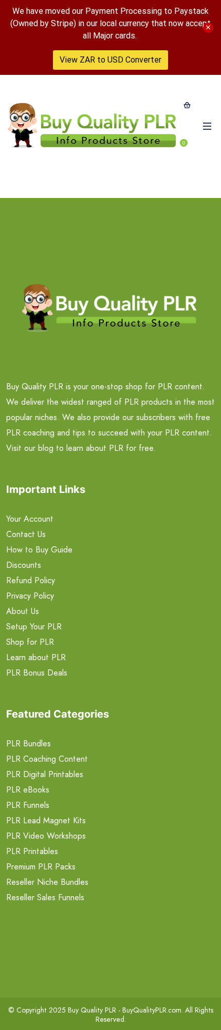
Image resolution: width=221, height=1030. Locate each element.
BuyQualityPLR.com (151, 1010)
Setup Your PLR (34, 626)
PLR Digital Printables (44, 774)
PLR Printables (32, 851)
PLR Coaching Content (47, 759)
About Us (22, 611)
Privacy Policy (30, 596)
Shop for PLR (30, 642)
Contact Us (26, 534)
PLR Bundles (28, 743)
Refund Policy (30, 580)
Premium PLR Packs (41, 867)
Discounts (23, 565)
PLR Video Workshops (46, 836)
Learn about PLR (36, 657)
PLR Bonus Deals (36, 673)
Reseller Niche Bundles (47, 882)
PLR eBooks (27, 790)
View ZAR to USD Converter (110, 60)
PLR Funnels (27, 805)
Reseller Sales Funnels (45, 897)
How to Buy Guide (39, 550)
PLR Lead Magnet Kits (46, 820)
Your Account (29, 519)
